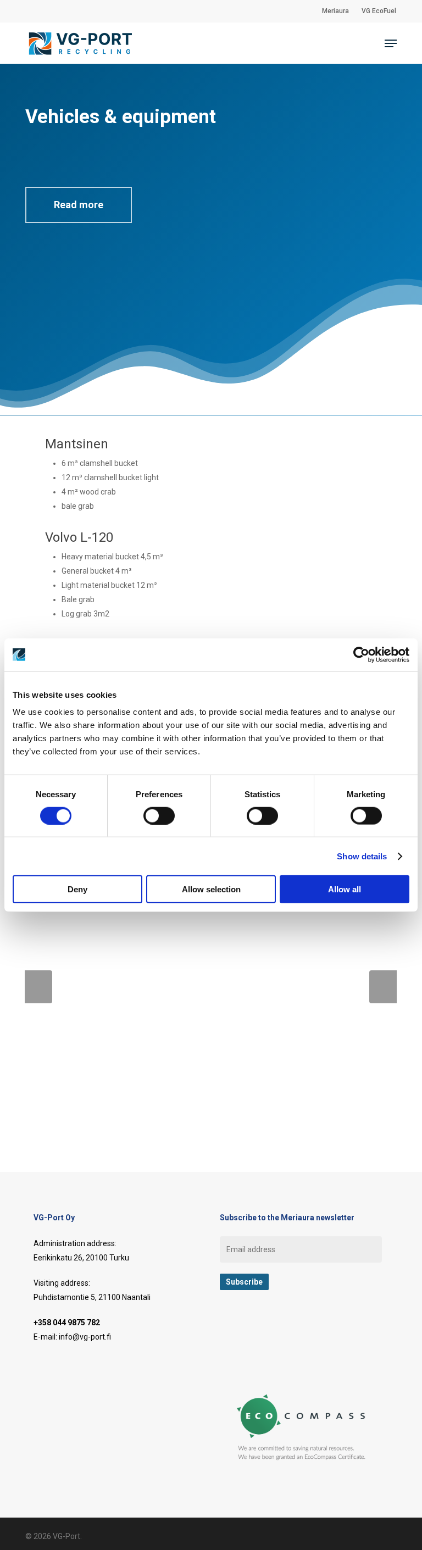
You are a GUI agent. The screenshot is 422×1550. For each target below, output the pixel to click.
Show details (362, 855)
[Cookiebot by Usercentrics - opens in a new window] (361, 654)
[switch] (159, 815)
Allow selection (211, 889)
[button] (391, 43)
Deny (77, 889)
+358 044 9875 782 (67, 1322)
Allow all (344, 889)
